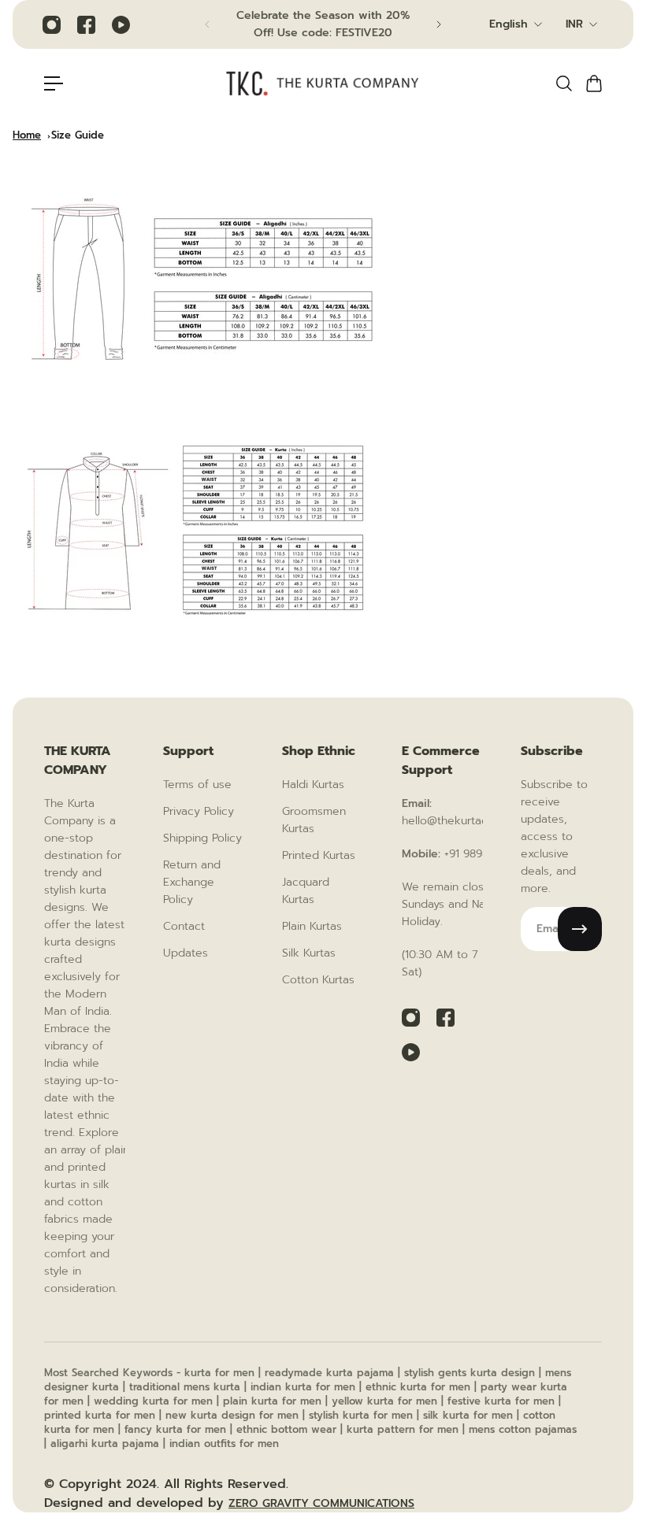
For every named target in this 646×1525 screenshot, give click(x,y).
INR (574, 24)
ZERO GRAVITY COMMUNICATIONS (321, 1503)
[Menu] (53, 83)
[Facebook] (86, 24)
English (508, 24)
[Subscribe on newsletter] (580, 929)
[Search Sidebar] (563, 83)
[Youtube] (120, 24)
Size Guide (77, 135)
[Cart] (593, 83)
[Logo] (323, 83)
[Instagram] (51, 24)
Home (27, 135)
